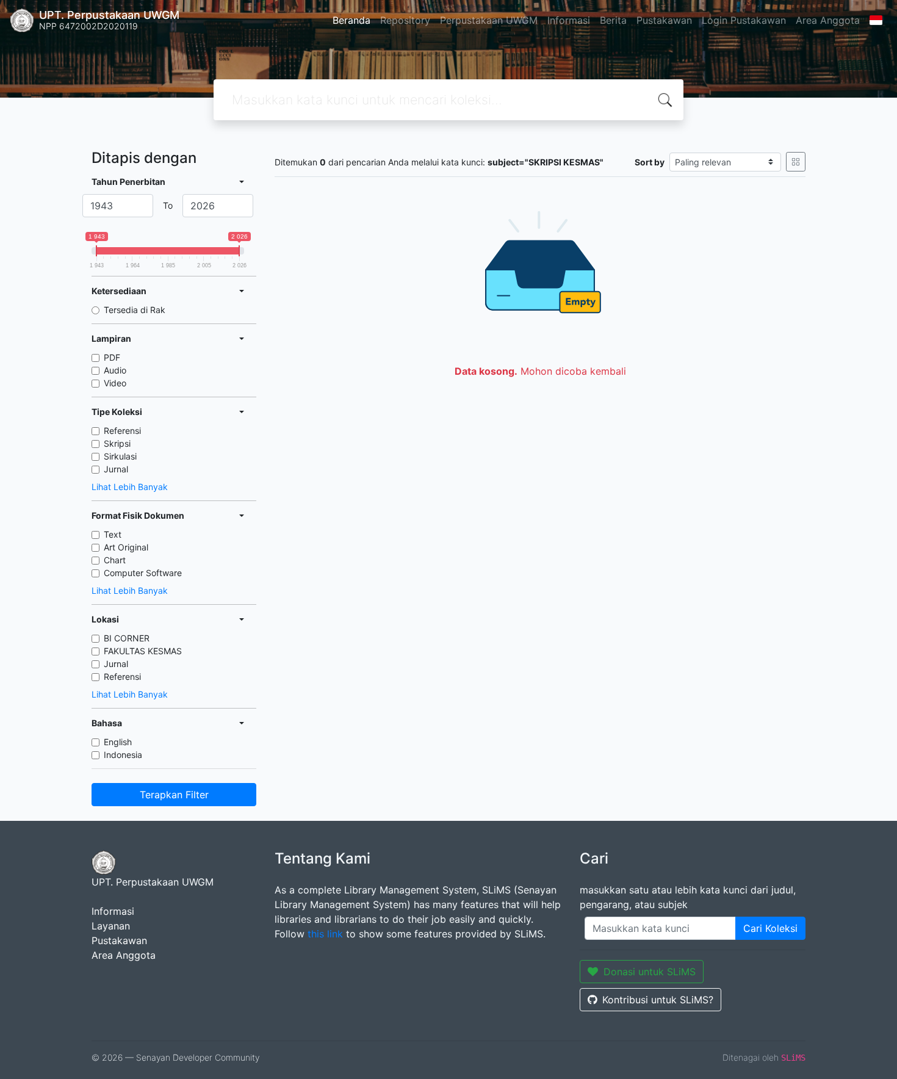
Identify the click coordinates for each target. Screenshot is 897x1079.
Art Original (126, 547)
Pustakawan (664, 20)
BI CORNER (127, 638)
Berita (613, 20)
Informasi (568, 20)
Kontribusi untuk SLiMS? (657, 1000)
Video (115, 383)
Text (112, 534)
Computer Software (143, 573)
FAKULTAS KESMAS (143, 651)
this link (325, 934)
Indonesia (123, 754)
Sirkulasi (120, 456)
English (118, 742)
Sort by (650, 162)
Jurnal (116, 469)
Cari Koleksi (770, 928)
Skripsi (117, 443)
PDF (112, 357)
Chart (115, 560)
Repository (405, 20)
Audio (115, 370)
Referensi (122, 430)
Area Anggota (828, 20)
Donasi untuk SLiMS (649, 971)
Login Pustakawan (744, 20)
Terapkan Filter (174, 795)
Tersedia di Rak (134, 310)
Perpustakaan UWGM (489, 20)
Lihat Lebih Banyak (130, 487)
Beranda (351, 20)
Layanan (111, 926)
